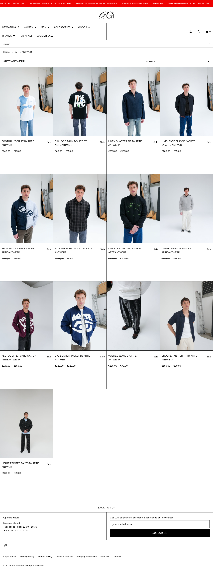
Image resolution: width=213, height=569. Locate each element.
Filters (150, 61)
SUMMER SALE (44, 35)
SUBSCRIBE (159, 533)
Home (6, 52)
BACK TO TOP (106, 507)
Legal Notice (9, 556)
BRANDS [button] (7, 35)
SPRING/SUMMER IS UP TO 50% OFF (47, 3)
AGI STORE (17, 565)
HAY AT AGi (26, 35)
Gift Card (104, 556)
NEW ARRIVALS (10, 27)
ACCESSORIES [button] (62, 27)
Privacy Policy (27, 556)
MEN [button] (43, 27)
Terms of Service (64, 556)
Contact (117, 556)
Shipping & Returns (86, 556)
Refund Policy (45, 556)
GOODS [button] (82, 27)
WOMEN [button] (28, 27)
